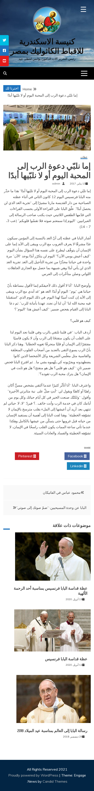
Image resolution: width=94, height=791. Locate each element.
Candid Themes (55, 781)
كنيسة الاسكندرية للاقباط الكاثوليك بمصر (47, 46)
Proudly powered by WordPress (33, 775)
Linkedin (77, 466)
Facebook (76, 456)
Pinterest (25, 456)
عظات (83, 157)
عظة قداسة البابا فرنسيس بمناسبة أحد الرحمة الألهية (50, 590)
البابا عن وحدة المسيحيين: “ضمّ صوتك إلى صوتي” (51, 507)
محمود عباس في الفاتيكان (62, 492)
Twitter (50, 456)
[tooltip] (4, 40)
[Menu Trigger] (83, 9)
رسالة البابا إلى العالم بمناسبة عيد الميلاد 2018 (52, 731)
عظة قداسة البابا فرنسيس (66, 659)
